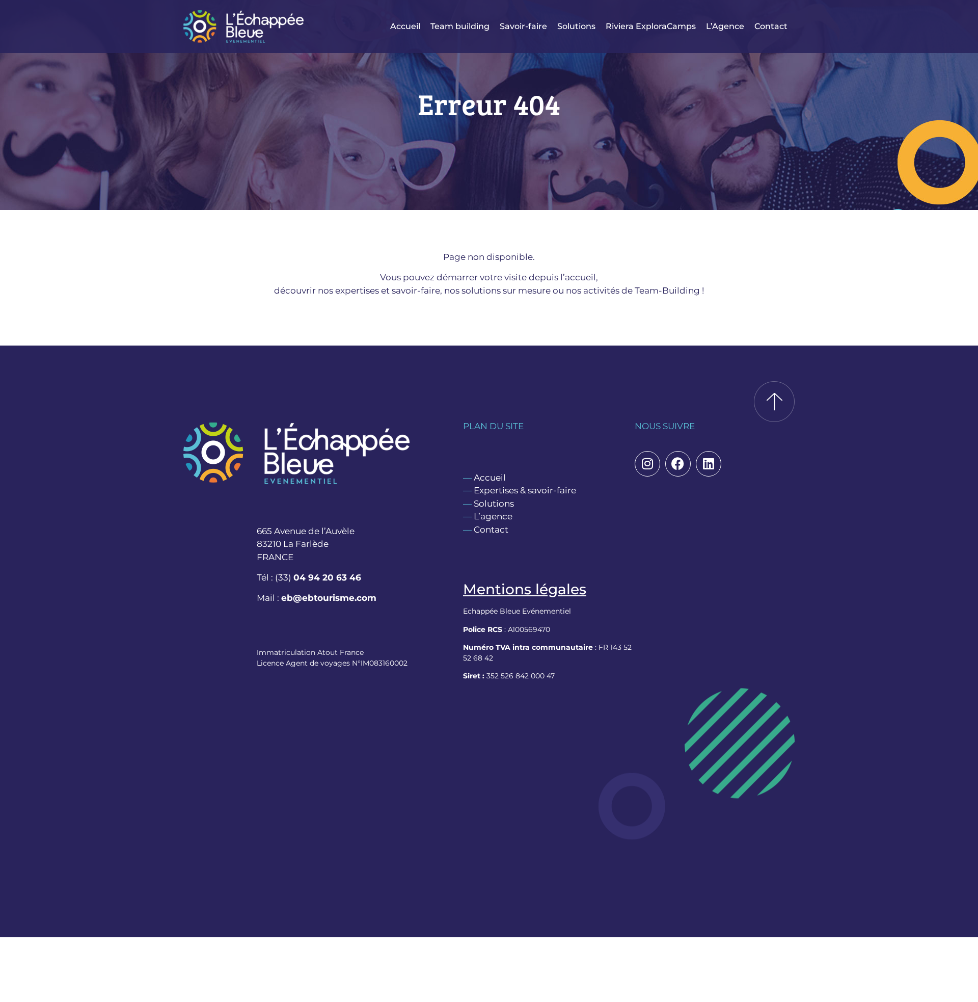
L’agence (493, 516)
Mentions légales (524, 589)
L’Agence (725, 26)
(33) (318, 577)
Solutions (576, 26)
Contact (770, 26)
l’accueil (578, 277)
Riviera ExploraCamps (651, 26)
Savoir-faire (523, 26)
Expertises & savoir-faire (525, 490)
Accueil (405, 26)
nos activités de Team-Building (633, 290)
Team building (460, 26)
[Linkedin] (708, 464)
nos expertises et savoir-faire (379, 290)
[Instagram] (647, 464)
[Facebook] (678, 464)
